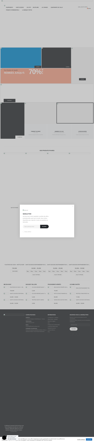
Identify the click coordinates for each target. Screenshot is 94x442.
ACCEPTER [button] (89, 439)
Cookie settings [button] (81, 439)
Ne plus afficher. (28, 231)
